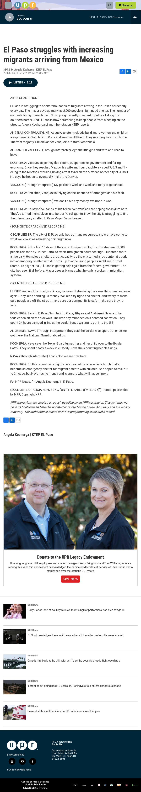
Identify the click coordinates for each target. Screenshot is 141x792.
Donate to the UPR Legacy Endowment (70, 557)
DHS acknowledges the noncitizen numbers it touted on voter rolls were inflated (75, 635)
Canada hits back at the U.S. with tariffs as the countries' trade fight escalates (74, 660)
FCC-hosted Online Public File (62, 743)
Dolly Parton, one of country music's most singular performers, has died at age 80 (76, 610)
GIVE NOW (70, 579)
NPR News (33, 605)
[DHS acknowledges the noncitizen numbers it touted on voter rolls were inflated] (14, 636)
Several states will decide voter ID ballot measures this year (64, 711)
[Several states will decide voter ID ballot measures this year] (14, 712)
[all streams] (136, 17)
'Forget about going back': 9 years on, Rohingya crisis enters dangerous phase (74, 686)
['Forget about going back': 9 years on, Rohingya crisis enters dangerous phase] (14, 687)
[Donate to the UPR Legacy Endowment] (70, 502)
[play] (9, 17)
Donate (127, 5)
